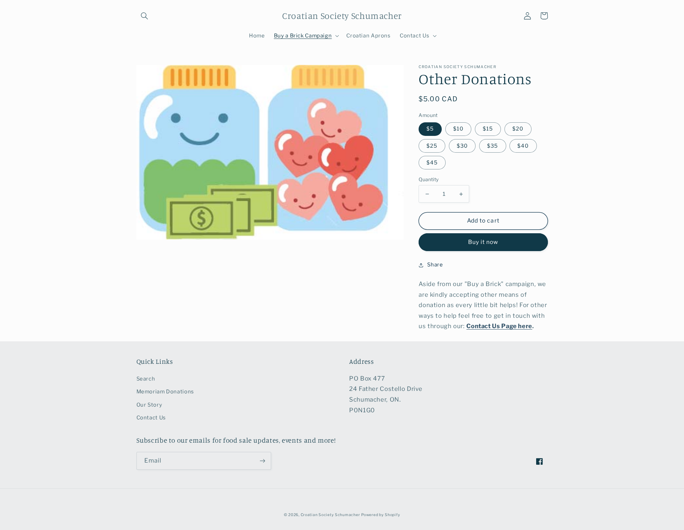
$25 (431, 146)
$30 (462, 146)
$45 (432, 162)
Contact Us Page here (499, 326)
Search (145, 379)
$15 (488, 129)
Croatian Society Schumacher (330, 515)
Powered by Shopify (380, 515)
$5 (430, 129)
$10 (458, 129)
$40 (523, 146)
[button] (144, 15)
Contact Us (151, 417)
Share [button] (435, 265)
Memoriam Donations (165, 391)
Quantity (429, 179)
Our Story (149, 405)
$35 (492, 146)
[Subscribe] (262, 460)
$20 (517, 129)
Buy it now (483, 242)
